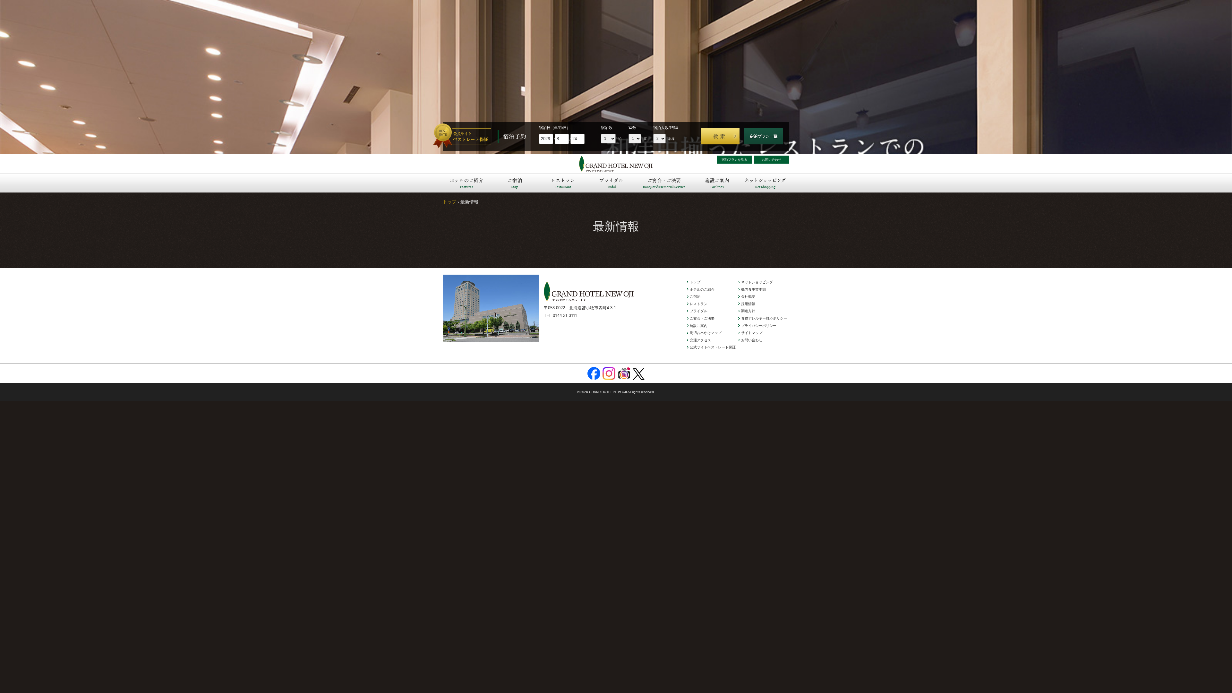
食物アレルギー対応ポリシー (764, 318)
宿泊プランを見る (734, 159)
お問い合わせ (771, 159)
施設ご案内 (717, 183)
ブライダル (611, 183)
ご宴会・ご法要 (664, 183)
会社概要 (748, 296)
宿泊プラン (763, 136)
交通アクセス (700, 340)
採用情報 (748, 304)
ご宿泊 (515, 183)
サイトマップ (751, 333)
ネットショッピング (765, 183)
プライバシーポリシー (758, 326)
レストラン (563, 183)
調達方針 (748, 311)
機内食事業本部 (753, 289)
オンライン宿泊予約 (465, 136)
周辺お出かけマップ (706, 333)
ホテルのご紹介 (467, 183)
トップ (449, 201)
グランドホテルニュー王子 (616, 164)
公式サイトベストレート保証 (713, 347)
